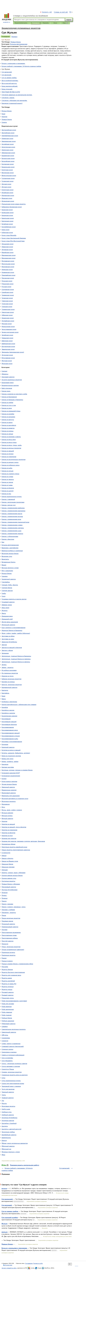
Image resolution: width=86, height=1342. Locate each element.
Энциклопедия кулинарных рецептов (22, 23)
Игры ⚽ (65, 23)
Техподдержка (29, 1263)
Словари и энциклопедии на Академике (30, 16)
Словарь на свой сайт (61, 12)
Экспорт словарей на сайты (9, 1268)
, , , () (16, 633)
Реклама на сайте (38, 1263)
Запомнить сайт (47, 12)
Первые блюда (7, 1244)
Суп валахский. (64, 1168)
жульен (4, 1188)
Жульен (4, 1223)
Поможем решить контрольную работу (24, 1165)
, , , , (23, 841)
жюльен (4, 1232)
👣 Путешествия (7, 1265)
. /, (21, 66)
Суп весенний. (7, 1205)
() (12, 103)
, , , (16, 753)
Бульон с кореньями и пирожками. (14, 1248)
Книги (55, 23)
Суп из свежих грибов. (10, 1211)
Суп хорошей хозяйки (10, 1217)
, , (12, 445)
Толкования (35, 23)
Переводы (46, 23)
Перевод (14, 36)
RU (70, 12)
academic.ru (6, 22)
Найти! (68, 20)
